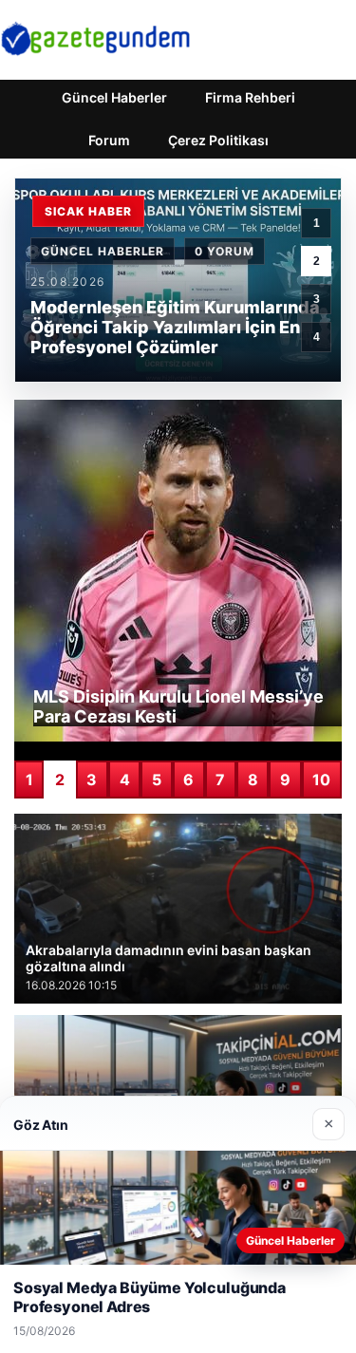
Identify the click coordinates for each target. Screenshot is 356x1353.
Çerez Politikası (218, 140)
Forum (109, 140)
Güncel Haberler (114, 97)
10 (321, 779)
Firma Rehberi (250, 97)
